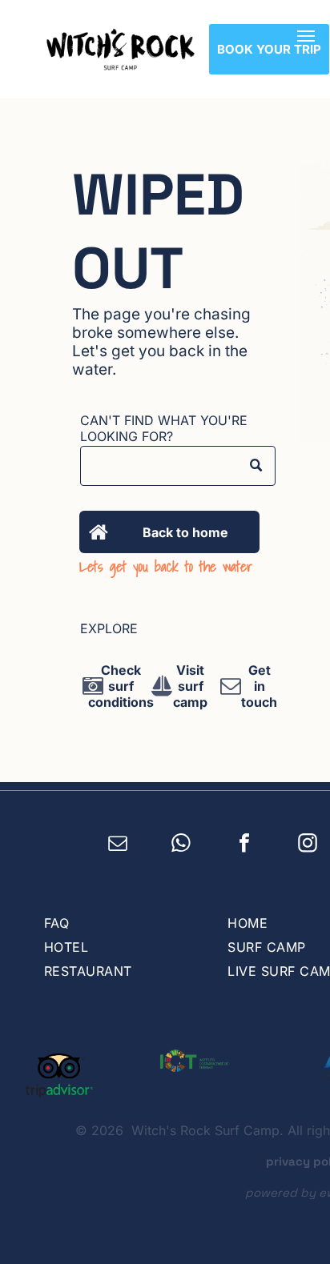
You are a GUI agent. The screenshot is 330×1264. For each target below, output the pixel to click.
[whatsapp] (181, 845)
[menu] (306, 36)
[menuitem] (119, 923)
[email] (118, 845)
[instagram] (308, 845)
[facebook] (245, 845)
